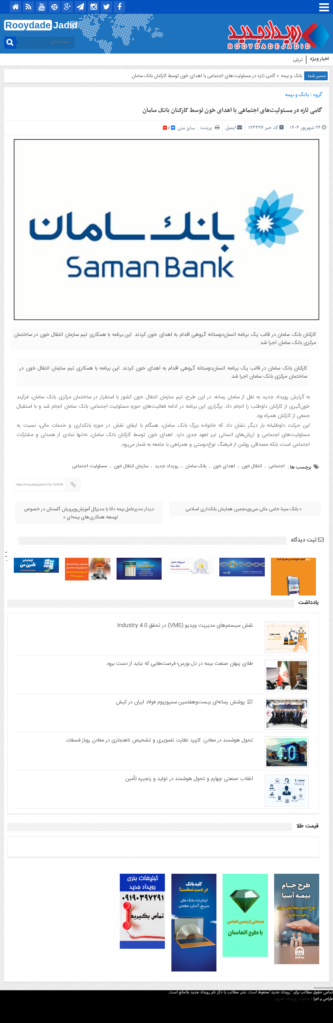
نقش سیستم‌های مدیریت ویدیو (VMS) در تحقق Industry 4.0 (185, 625)
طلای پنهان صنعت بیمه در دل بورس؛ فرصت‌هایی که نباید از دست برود (179, 663)
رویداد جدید (167, 466)
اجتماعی (276, 466)
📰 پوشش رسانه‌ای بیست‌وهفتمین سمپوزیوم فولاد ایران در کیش (184, 702)
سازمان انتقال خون (131, 466)
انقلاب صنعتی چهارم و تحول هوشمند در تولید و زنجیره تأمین (189, 778)
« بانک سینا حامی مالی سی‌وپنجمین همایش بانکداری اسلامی (243, 509)
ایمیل (230, 127)
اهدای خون (224, 466)
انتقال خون (252, 466)
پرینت (207, 127)
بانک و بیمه (291, 76)
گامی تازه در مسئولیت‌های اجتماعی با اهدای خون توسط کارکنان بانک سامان (232, 110)
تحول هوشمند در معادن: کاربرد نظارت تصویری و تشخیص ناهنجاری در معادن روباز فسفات (159, 740)
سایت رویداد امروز (292, 999)
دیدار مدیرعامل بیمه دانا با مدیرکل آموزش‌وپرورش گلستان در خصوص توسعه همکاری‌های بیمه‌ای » (89, 513)
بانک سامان (195, 466)
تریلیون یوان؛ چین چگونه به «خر (273, 60)
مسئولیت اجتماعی (89, 466)
